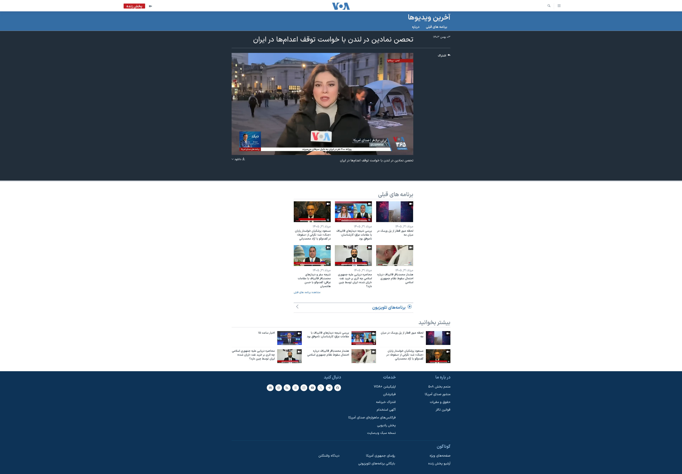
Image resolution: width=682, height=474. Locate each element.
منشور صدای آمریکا (437, 394)
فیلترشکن (389, 394)
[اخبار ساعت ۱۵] (289, 338)
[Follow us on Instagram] (304, 387)
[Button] (444, 56)
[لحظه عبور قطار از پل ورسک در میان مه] (394, 211)
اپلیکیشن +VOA (385, 386)
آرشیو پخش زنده (439, 463)
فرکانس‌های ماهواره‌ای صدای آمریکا (372, 417)
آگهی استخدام (386, 409)
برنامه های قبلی (436, 27)
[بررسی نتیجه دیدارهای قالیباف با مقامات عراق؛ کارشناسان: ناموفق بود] (353, 211)
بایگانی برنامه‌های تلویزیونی (376, 463)
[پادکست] (278, 387)
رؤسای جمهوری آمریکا (380, 455)
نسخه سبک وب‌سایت (381, 433)
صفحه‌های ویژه (440, 455)
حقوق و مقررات (440, 402)
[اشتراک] (270, 387)
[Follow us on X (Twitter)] (320, 387)
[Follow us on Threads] (295, 387)
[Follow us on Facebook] (337, 387)
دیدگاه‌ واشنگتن (328, 455)
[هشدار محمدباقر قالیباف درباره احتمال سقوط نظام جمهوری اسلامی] (394, 255)
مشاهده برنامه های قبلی (307, 292)
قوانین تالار (443, 409)
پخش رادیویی (386, 425)
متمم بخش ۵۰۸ (439, 386)
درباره (416, 27)
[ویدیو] (150, 6)
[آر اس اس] (287, 387)
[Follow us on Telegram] (329, 387)
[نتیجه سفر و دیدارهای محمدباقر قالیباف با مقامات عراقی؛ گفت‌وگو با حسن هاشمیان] (312, 255)
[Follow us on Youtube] (312, 387)
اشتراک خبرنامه (386, 402)
